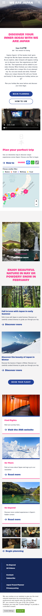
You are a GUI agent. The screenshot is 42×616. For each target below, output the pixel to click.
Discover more (13, 324)
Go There (9, 462)
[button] (10, 198)
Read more (14, 474)
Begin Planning (21, 94)
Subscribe (10, 578)
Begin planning (15, 551)
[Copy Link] (37, 163)
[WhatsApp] (32, 163)
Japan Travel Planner (15, 585)
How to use (21, 101)
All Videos (10, 568)
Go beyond (10, 507)
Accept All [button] (20, 611)
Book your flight (20, 382)
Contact (9, 575)
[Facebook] (28, 163)
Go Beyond (11, 565)
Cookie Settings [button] (8, 611)
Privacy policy (12, 588)
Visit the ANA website (21, 429)
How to (10, 163)
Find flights (10, 420)
